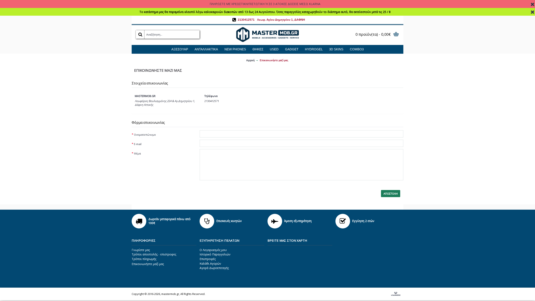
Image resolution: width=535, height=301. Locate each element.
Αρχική (250, 60)
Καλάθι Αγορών (210, 263)
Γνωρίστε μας (141, 250)
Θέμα (137, 153)
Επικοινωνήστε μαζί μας (274, 60)
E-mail (137, 144)
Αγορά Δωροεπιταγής (214, 268)
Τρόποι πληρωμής (144, 259)
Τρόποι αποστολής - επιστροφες (154, 254)
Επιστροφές (208, 259)
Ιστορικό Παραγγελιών (215, 254)
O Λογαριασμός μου (213, 250)
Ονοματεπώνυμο (145, 134)
